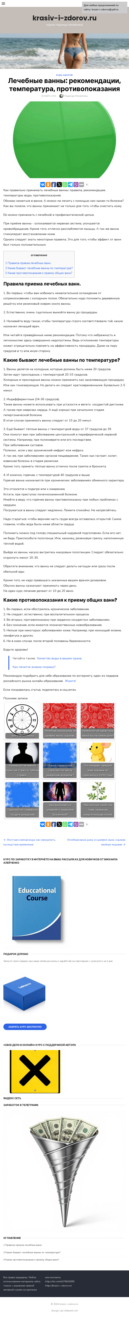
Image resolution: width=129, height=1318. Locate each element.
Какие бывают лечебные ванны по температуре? (39, 268)
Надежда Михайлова (76, 96)
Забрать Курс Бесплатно (25, 1026)
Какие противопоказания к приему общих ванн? (38, 273)
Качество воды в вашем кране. (59, 658)
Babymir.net (71, 1310)
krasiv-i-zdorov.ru (65, 18)
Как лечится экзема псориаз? (34, 667)
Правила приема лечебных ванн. (28, 263)
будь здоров (64, 75)
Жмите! (71, 681)
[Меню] (3, 3)
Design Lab (57, 1310)
